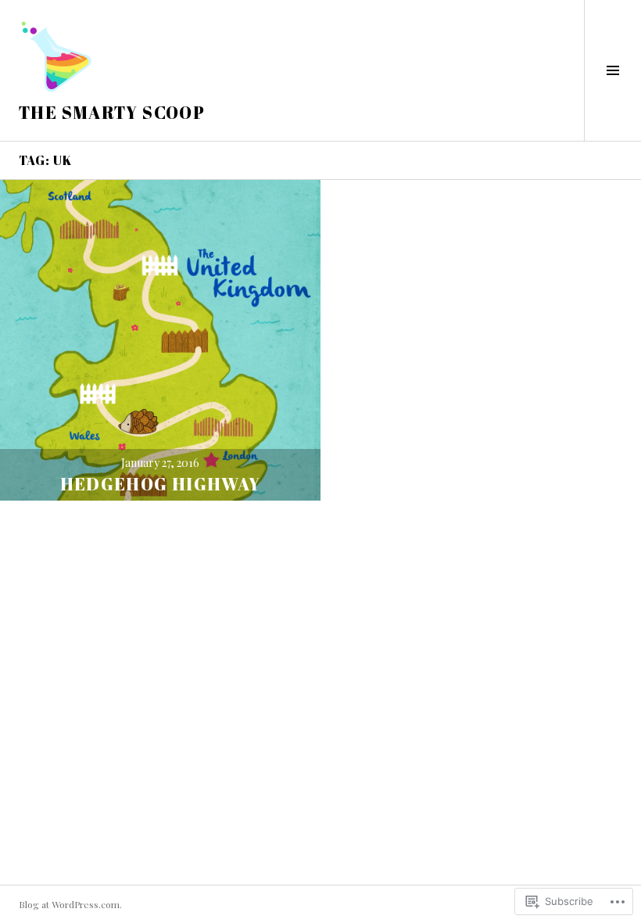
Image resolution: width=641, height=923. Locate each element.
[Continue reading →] (160, 340)
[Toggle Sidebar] (612, 70)
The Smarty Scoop (112, 112)
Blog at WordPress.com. (70, 904)
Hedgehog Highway (160, 483)
